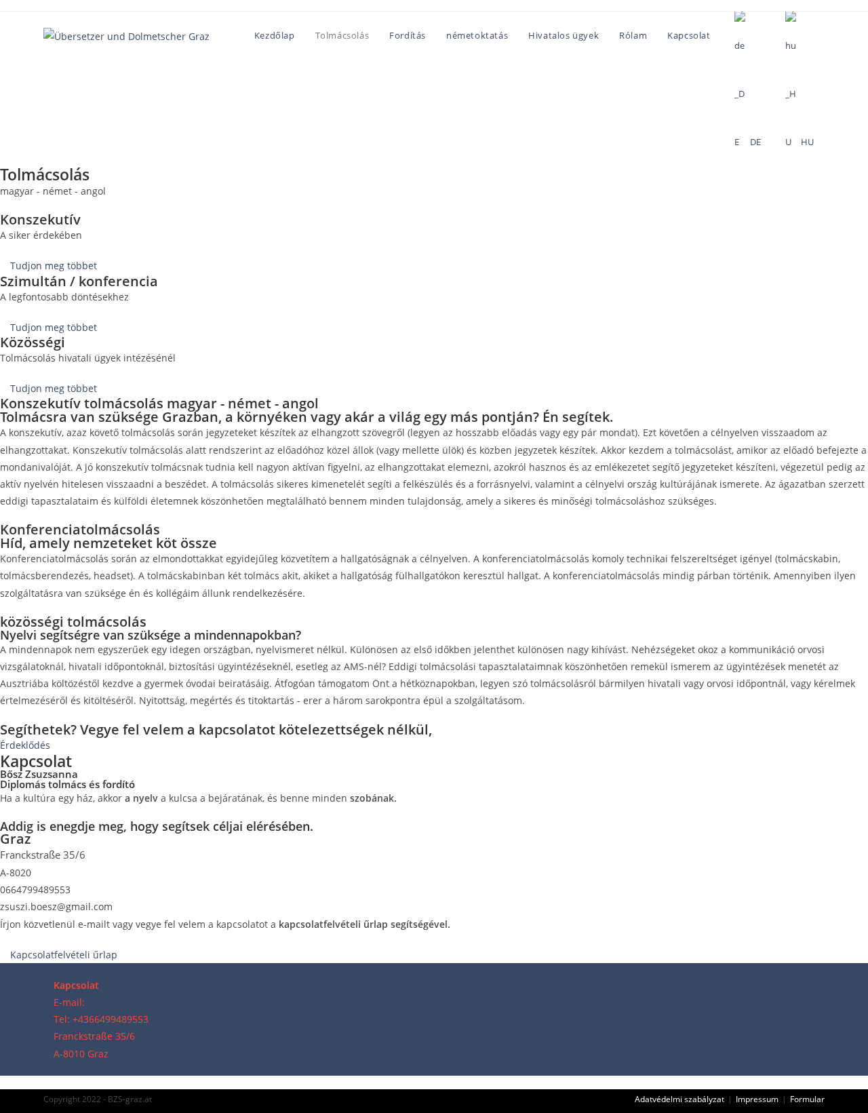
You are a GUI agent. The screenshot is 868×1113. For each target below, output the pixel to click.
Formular (807, 1099)
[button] (48, 265)
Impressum (757, 1099)
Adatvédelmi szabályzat (679, 1099)
